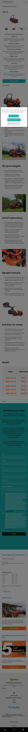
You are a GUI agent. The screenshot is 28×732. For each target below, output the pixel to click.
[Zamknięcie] (25, 109)
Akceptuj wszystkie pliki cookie (14, 119)
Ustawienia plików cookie (13, 123)
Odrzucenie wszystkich (13, 115)
